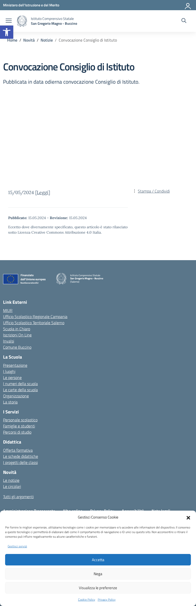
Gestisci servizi (17, 546)
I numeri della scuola (20, 384)
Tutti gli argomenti (18, 497)
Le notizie (11, 480)
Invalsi (8, 341)
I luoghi (9, 371)
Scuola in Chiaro (16, 329)
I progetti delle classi (20, 462)
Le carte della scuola (20, 390)
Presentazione (15, 365)
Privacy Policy (107, 599)
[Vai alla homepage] (22, 21)
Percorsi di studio (17, 432)
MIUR (8, 310)
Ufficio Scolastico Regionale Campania (35, 316)
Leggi (42, 192)
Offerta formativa (18, 450)
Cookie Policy (86, 599)
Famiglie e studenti (19, 426)
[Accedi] (188, 5)
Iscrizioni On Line (17, 335)
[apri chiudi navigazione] (9, 21)
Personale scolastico (20, 420)
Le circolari (12, 486)
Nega (98, 574)
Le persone (12, 377)
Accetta (98, 560)
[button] (6, 32)
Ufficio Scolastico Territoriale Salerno (33, 323)
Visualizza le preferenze (98, 588)
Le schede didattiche (20, 456)
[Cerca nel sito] (184, 21)
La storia (10, 402)
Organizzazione (16, 396)
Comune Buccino (17, 347)
